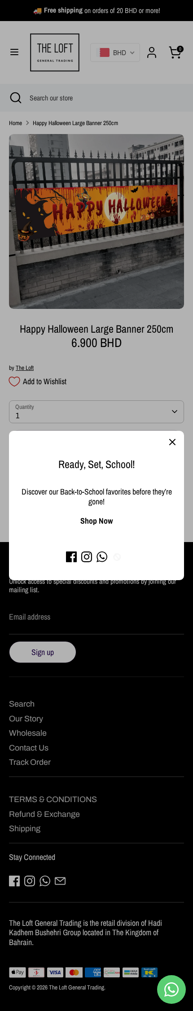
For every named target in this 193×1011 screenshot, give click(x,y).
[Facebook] (71, 556)
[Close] (172, 442)
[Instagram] (86, 556)
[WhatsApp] (101, 556)
